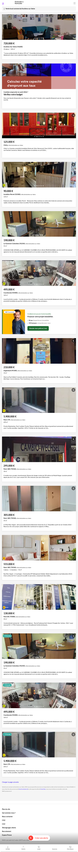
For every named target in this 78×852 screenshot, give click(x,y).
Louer (39, 849)
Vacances (54, 849)
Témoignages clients (9, 828)
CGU (3, 820)
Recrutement (6, 831)
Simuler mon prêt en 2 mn (38, 328)
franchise (43, 789)
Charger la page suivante (10, 782)
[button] (35, 37)
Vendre (23, 849)
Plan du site (6, 809)
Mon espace (70, 849)
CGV (3, 824)
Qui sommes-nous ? (9, 813)
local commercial (23, 789)
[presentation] (4, 28)
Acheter (8, 849)
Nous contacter (7, 816)
